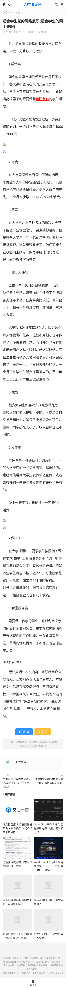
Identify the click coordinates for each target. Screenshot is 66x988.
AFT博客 (33, 742)
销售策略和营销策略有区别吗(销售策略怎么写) (49, 780)
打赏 (42, 731)
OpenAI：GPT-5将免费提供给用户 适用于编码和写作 (48, 828)
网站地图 (34, 958)
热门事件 (7, 12)
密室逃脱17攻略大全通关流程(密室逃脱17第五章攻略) (17, 782)
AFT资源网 (33, 4)
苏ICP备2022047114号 (51, 958)
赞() (42, 32)
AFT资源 (21, 762)
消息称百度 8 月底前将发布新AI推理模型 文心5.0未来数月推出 (17, 828)
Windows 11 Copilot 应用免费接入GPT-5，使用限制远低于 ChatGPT (48, 866)
